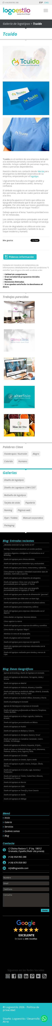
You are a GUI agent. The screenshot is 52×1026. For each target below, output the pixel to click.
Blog (7, 835)
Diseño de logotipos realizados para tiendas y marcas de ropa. (24, 653)
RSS (44, 976)
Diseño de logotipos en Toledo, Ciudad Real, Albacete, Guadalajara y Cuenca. (23, 777)
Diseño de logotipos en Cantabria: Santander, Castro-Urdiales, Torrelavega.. (23, 740)
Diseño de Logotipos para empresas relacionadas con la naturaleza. (24, 647)
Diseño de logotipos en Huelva (15, 727)
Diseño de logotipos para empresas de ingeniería (22, 642)
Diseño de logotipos (14, 480)
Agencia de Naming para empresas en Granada (21, 706)
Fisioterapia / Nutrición (15, 453)
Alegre (36, 453)
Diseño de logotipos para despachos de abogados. (22, 578)
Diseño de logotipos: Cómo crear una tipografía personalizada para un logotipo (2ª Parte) (21, 589)
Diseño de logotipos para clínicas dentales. (19, 559)
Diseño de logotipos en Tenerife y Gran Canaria (21, 791)
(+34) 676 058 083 (17, 862)
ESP (41, 2)
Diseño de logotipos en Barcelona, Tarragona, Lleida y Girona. (24, 678)
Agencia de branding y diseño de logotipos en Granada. (24, 673)
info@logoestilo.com (18, 868)
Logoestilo (18, 1018)
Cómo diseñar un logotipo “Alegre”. (16, 630)
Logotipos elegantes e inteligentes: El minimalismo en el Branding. (24, 554)
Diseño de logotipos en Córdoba (15, 756)
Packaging (9, 525)
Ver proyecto (19, 315)
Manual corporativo (33, 517)
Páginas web (24, 510)
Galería (8, 822)
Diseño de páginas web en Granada (17, 638)
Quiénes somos (12, 831)
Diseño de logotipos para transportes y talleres (21, 607)
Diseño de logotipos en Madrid (15, 683)
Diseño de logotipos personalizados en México (21, 722)
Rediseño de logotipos (15, 495)
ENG (46, 2)
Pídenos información (21, 257)
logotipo (34, 176)
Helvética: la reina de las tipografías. (17, 634)
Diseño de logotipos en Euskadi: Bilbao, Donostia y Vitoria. (25, 698)
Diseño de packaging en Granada (16, 702)
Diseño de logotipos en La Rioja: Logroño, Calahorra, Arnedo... (23, 717)
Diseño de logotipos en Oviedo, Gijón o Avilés (20, 760)
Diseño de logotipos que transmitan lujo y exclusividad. (24, 564)
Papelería (30, 502)
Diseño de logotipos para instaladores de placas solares (24, 603)
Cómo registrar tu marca (13, 621)
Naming (8, 510)
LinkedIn (26, 976)
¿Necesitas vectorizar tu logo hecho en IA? (19, 545)
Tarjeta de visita (12, 502)
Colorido (8, 461)
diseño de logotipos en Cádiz (14, 786)
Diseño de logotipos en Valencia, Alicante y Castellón (23, 688)
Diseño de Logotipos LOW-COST (19, 487)
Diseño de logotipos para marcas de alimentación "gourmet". (26, 594)
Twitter (20, 976)
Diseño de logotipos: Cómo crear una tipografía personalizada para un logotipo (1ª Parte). (21, 583)
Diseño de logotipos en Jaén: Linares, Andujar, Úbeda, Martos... (23, 765)
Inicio (7, 818)
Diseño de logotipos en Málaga (15, 799)
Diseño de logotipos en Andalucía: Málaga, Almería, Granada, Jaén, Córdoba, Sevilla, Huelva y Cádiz (26, 693)
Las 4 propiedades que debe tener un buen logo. (21, 599)
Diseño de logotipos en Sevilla (15, 795)
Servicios (9, 826)
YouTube (38, 976)
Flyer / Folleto (10, 517)
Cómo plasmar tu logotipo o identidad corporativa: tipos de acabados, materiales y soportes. (26, 573)
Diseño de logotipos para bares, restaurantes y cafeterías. (25, 568)
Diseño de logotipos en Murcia (15, 782)
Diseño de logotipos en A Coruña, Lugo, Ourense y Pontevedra (22, 771)
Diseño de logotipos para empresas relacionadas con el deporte (24, 612)
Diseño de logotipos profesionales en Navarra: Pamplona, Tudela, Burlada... (25, 711)
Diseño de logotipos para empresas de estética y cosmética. (25, 626)
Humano (22, 461)
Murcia (41, 171)
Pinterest (32, 976)
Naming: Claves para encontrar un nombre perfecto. (23, 549)
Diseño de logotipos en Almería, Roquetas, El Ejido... (23, 745)
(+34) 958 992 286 (11, 2)
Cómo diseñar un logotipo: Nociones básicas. (20, 617)
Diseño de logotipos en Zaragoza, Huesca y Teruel (22, 735)
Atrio (6, 1021)
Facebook (14, 976)
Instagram (8, 976)
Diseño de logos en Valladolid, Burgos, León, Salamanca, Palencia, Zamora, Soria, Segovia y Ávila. (24, 750)
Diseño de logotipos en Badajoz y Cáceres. (19, 731)
